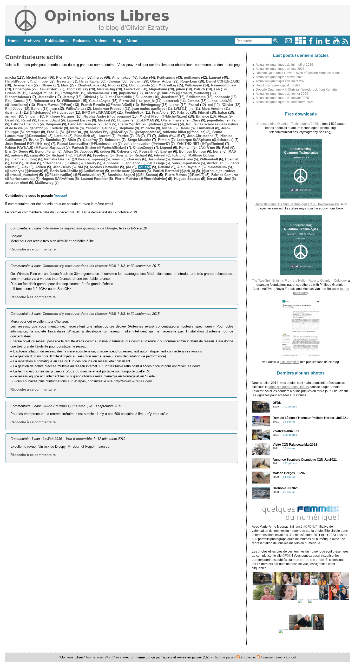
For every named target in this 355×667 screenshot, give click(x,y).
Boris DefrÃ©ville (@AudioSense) (77, 171)
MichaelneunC (98, 93)
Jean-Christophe (200, 136)
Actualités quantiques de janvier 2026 (282, 97)
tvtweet (159, 155)
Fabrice (183, 112)
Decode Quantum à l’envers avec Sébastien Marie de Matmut (299, 72)
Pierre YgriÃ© (129, 124)
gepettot (36, 128)
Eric (8, 151)
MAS (232, 151)
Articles (246, 657)
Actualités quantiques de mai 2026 (280, 68)
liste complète (289, 362)
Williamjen (193, 85)
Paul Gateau (15, 101)
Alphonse (111, 163)
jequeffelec (216, 120)
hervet (212, 179)
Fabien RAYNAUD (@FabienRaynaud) (35, 147)
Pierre (61, 77)
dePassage (156, 163)
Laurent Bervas (79, 120)
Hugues (123, 120)
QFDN (286, 555)
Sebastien (113, 140)
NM (80, 167)
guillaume (192, 77)
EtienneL (232, 159)
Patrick (199, 89)
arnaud (10, 116)
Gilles (73, 163)
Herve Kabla (88, 81)
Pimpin (164, 140)
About (131, 40)
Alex (24, 167)
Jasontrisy (156, 159)
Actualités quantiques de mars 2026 (281, 81)
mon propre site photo (308, 559)
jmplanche (127, 93)
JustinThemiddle (118, 97)
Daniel (185, 128)
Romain (185, 147)
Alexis (223, 116)
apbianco (133, 163)
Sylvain (135, 81)
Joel (227, 179)
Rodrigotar (69, 93)
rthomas (114, 81)
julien (180, 89)
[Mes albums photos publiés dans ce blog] (300, 43)
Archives (32, 40)
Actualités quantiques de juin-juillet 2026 (284, 64)
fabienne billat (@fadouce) (184, 132)
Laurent (215, 77)
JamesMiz (46, 97)
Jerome (194, 101)
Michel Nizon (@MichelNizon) (163, 116)
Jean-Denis (62, 167)
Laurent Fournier (94, 179)
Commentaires (271, 657)
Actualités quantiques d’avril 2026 (280, 77)
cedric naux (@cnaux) (128, 171)
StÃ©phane (52, 163)
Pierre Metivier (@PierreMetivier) (141, 179)
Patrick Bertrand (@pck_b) (174, 171)
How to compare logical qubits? (278, 85)
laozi (107, 124)
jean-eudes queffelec (148, 109)
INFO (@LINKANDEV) (99, 112)
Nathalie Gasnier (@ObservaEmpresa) (74, 159)
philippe (41, 81)
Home (13, 40)
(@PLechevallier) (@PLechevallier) (73, 175)
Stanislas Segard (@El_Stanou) (133, 175)
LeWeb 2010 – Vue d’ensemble (67, 439)
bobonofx (222, 97)
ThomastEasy (77, 89)
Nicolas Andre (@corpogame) (107, 116)
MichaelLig (167, 85)
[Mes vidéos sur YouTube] (336, 43)
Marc (65, 85)
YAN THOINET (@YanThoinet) (200, 144)
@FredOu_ (74, 132)
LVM (177, 109)
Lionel (174, 105)
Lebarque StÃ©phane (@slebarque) (205, 140)
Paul (225, 147)
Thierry (90, 163)
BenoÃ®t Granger (82, 124)
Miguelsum (158, 89)
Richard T (59, 155)
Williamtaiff (209, 159)
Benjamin (53, 124)
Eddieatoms (196, 97)
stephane (126, 128)
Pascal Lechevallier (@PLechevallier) (87, 144)
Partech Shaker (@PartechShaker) (99, 147)
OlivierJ (89, 97)
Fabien (80, 77)
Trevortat (63, 81)
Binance (202, 116)
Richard (141, 155)
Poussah (146, 151)
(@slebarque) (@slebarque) (52, 112)
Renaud (164, 167)
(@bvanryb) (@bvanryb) (24, 171)
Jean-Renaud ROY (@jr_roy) (27, 144)
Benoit (36, 109)
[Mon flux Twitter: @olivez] (327, 43)
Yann (236, 120)
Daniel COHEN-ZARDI (223, 81)
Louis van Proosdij (108, 109)
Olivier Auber (161, 81)
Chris (196, 120)
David (9, 120)
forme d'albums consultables (288, 387)
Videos (101, 40)
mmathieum (217, 167)
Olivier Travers (173, 120)
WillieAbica (75, 109)
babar (222, 112)
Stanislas (53, 140)
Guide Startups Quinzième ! (65, 406)
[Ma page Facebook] (310, 43)
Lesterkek (171, 101)
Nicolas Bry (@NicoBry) (109, 132)
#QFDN (308, 526)
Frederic (56, 128)
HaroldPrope (15, 81)
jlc (191, 109)
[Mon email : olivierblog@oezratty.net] (288, 43)
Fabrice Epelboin (25, 124)
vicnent (146, 97)
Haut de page (223, 657)
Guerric (122, 155)
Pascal (193, 105)
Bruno (34, 140)
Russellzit (82, 136)
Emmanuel (205, 128)
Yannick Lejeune (99, 128)
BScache (148, 128)
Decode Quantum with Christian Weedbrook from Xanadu (296, 89)
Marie (74, 128)
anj (210, 105)
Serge (23, 151)
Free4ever (101, 155)
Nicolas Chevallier (104, 167)
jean (53, 109)
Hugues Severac (187, 179)
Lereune (60, 136)
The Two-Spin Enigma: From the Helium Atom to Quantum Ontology (299, 280)
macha (10, 77)
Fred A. (53, 132)
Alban (68, 151)
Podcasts (81, 40)
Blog (117, 40)
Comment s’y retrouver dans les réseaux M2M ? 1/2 (84, 266)
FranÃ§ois (160, 112)
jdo (128, 167)
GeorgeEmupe (40, 93)
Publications (56, 40)
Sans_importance (186, 163)
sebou (105, 151)
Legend (166, 147)
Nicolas (114, 85)
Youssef (144, 167)
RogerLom (188, 81)
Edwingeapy (151, 105)
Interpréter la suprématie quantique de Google (80, 228)
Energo (166, 151)
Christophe (22, 89)
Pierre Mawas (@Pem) (54, 105)
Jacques (86, 151)
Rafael (26, 120)
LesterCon (132, 89)
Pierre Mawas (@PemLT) (184, 175)
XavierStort (48, 89)
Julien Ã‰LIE (169, 136)
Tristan (30, 163)
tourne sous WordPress (104, 657)
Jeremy (69, 97)
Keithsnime (166, 77)
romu (116, 159)
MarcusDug (106, 89)
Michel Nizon (36, 77)
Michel (167, 128)
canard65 (37, 155)
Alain (72, 140)
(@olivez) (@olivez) (163, 124)
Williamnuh (71, 101)
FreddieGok (134, 112)
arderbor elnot (16, 183)
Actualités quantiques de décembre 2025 (285, 102)
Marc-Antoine (212, 109)
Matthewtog (44, 183)
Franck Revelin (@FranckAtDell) (106, 105)
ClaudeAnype (99, 101)
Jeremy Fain (23, 85)
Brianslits (13, 93)
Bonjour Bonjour (192, 151)
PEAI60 (80, 155)
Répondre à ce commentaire (33, 249)
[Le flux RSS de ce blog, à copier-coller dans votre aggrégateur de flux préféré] (345, 43)
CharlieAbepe (88, 85)
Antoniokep (121, 77)
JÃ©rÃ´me (207, 147)
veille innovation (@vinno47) (147, 144)
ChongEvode (139, 85)
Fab (217, 89)
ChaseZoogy (143, 147)
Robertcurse (43, 101)
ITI (149, 136)
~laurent (103, 136)
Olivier (47, 85)
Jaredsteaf (169, 97)
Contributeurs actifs (33, 57)
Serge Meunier (139, 140)
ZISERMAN (145, 120)
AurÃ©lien (215, 163)
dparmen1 (13, 112)
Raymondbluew (223, 85)
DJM (14, 163)
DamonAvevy (182, 159)
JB (138, 136)
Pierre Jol (127, 101)
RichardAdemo (17, 97)
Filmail (203, 112)
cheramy (134, 159)
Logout (291, 657)
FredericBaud (49, 120)
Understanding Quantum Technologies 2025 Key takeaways (297, 204)
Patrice (123, 136)
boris (217, 151)
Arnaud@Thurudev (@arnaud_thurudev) (177, 93)
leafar (143, 77)
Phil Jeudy (13, 109)
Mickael (104, 120)
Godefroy (90, 140)
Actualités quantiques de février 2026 (282, 93)
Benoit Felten (45, 151)
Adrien (40, 167)
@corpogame (145, 132)
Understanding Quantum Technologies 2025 (286, 123)
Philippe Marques (60, 116)
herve (98, 77)
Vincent (31, 116)
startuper (33, 132)
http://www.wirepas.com (133, 381)
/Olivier (227, 105)
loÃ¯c (176, 155)
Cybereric (124, 151)
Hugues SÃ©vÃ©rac (58, 179)
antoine (17, 155)
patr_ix (149, 101)
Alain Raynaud (189, 167)
